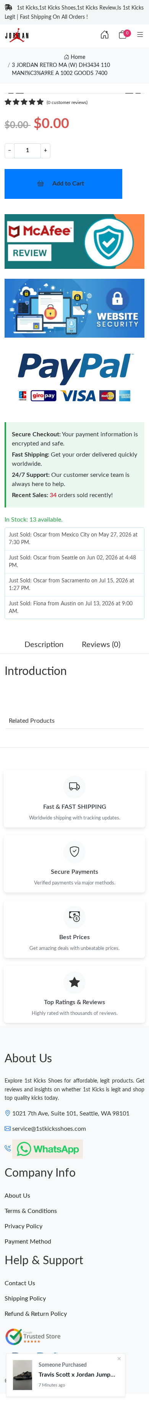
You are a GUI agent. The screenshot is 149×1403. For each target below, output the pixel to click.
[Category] (140, 35)
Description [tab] (43, 645)
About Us (17, 1196)
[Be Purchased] (22, 1375)
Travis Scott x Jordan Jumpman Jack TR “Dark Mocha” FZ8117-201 (79, 1375)
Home (77, 57)
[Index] (104, 35)
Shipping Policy (25, 1299)
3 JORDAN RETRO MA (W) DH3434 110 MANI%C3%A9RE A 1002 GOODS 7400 (61, 69)
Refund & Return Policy (36, 1314)
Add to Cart (68, 183)
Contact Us (20, 1283)
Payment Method (28, 1242)
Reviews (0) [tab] (101, 645)
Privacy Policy (23, 1226)
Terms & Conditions (31, 1211)
